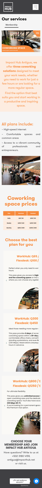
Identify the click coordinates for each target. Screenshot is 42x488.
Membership (12, 24)
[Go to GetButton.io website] (24, 485)
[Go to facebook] (36, 481)
